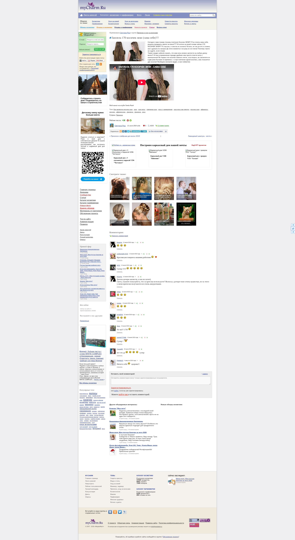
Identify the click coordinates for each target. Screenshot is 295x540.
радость (101, 417)
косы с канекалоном (165, 109)
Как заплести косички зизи (123, 109)
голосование (83, 395)
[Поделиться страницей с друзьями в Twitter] (128, 131)
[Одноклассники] (115, 512)
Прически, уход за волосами (120, 489)
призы (91, 415)
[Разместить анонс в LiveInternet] (135, 131)
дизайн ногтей (96, 395)
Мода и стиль (130, 24)
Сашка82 (120, 349)
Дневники (84, 192)
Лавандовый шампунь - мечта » (200, 136)
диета (89, 395)
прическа (137, 112)
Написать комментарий (120, 236)
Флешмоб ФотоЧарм (85, 428)
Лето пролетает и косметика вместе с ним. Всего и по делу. (92, 289)
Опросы (82, 239)
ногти (103, 407)
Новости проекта (140, 27)
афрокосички (120, 112)
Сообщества (85, 195)
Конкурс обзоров (87, 208)
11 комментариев (163, 125)
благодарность (84, 393)
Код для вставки (157, 131)
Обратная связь (123, 523)
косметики (114, 15)
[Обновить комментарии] (293, 228)
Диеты (82, 232)
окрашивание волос (88, 409)
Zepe (118, 326)
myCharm (89, 475)
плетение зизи (152, 109)
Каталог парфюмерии (89, 203)
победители (101, 411)
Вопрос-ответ (162, 27)
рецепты (87, 419)
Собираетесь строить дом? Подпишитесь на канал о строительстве (91, 100)
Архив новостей (85, 230)
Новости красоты (171, 21)
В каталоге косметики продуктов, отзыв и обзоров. (145, 480)
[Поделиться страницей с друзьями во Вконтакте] (123, 131)
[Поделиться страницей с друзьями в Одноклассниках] (121, 131)
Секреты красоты (171, 24)
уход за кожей (84, 426)
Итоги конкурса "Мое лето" (88, 285)
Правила (84, 224)
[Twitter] (120, 512)
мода (91, 407)
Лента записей (90, 15)
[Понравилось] (143, 242)
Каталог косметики (88, 200)
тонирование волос (85, 422)
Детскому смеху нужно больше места (93, 114)
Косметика (96, 21)
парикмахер (85, 411)
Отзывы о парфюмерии (123, 27)
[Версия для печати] (166, 131)
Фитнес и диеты (190, 24)
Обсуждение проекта (89, 213)
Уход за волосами (131, 21)
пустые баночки (98, 415)
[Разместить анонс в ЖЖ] (143, 131)
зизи (135, 109)
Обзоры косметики (87, 27)
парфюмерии (127, 15)
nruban (119, 303)
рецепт (82, 419)
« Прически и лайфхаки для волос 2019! (124, 136)
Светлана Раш (125, 33)
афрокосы (204, 109)
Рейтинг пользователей (93, 486)
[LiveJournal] (125, 512)
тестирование (94, 420)
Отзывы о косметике (104, 27)
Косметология (113, 24)
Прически (119, 115)
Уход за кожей (113, 21)
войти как (123, 394)
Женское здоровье (191, 21)
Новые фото (85, 206)
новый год (97, 407)
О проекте (112, 523)
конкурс (87, 399)
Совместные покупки (162, 15)
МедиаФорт (99, 526)
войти (116, 391)
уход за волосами (88, 424)
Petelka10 (120, 360)
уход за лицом (93, 426)
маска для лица (84, 407)
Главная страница (88, 190)
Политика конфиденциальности (171, 523)
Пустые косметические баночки (89, 417)
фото (103, 428)
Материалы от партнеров (91, 211)
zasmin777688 (121, 337)
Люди (147, 15)
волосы (93, 393)
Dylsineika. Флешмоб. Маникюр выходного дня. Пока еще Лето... (90, 260)
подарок (89, 413)
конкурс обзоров (98, 400)
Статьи (151, 27)
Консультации (85, 235)
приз (87, 415)
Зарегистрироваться (121, 388)
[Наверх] (293, 224)
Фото (139, 15)
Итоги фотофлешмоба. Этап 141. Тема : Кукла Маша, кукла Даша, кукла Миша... (92, 270)
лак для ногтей (101, 402)
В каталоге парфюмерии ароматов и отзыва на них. (146, 493)
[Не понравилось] (141, 242)
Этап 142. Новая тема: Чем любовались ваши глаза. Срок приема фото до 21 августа (90, 295)
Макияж (147, 21)
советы (103, 419)
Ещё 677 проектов (199, 145)
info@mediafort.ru (156, 526)
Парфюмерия (97, 24)
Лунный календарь (86, 237)
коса (143, 112)
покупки (95, 413)
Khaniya (119, 242)
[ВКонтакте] (110, 512)
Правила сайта (151, 523)
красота (92, 402)
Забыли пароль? (84, 49)
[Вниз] (293, 232)
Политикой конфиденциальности (89, 69)
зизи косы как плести (181, 109)
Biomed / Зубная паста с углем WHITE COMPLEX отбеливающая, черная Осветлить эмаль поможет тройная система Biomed (92, 356)
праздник (82, 415)
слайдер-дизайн (95, 419)
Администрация (87, 222)
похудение (101, 413)
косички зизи (194, 109)
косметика (84, 402)
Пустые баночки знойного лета (90, 265)
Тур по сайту (85, 219)
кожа (81, 400)
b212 (118, 265)
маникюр (89, 404)
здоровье (89, 397)
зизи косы (141, 109)
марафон (97, 405)
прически (130, 112)
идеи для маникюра (99, 397)
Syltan (119, 292)
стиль (81, 420)
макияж (82, 405)
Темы (112, 475)
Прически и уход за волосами (147, 33)
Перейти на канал (91, 179)
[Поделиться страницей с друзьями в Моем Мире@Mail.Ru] (126, 131)
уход (93, 422)
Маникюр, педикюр (152, 24)
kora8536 (120, 314)
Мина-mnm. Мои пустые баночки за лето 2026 (185, 479)
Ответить (119, 249)
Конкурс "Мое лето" (86, 281)
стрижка (86, 420)
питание (94, 411)
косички (112, 112)
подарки (83, 413)
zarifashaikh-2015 (122, 254)
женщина (82, 397)
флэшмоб (97, 429)
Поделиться (84, 321)
